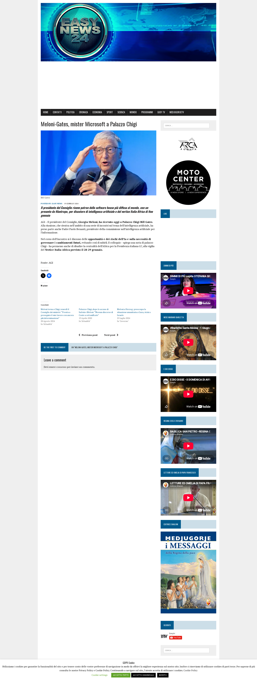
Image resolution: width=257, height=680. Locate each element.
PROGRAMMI (147, 112)
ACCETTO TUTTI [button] (121, 675)
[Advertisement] (128, 86)
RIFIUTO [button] (163, 675)
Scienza (121, 112)
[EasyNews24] (128, 32)
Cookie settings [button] (100, 674)
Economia (97, 112)
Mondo (133, 112)
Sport (110, 112)
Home (45, 112)
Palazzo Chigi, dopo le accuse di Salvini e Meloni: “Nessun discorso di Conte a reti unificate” (96, 312)
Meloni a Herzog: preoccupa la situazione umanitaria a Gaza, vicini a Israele (134, 312)
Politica (70, 112)
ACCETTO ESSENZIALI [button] (143, 675)
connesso (61, 367)
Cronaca (83, 112)
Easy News (57, 203)
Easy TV (161, 112)
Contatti (57, 112)
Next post (109, 335)
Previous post (90, 335)
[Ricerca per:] (186, 125)
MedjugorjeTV (177, 112)
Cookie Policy (191, 670)
